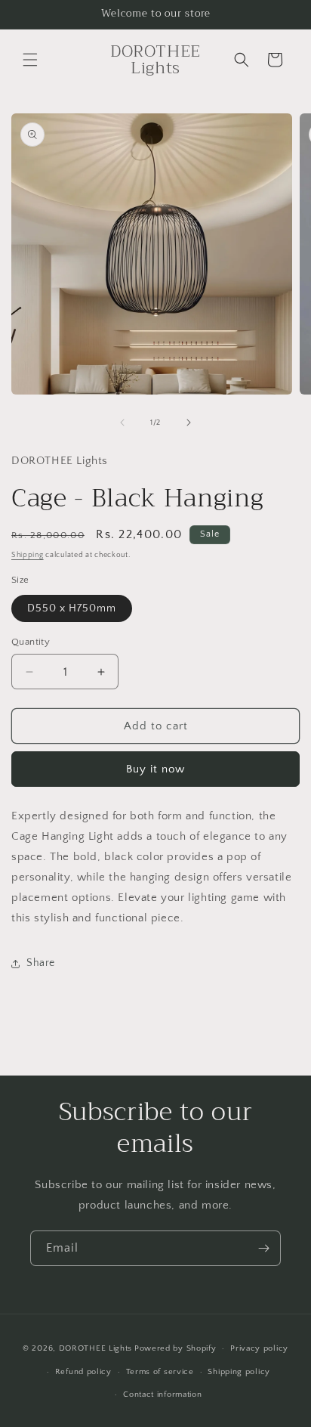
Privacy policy (259, 1348)
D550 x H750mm (71, 608)
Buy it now (155, 769)
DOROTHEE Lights (96, 1348)
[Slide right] (188, 422)
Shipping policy (239, 1371)
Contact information (162, 1394)
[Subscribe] (263, 1248)
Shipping (27, 555)
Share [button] (40, 963)
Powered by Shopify (175, 1348)
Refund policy (83, 1371)
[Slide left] (122, 422)
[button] (30, 59)
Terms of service (160, 1371)
